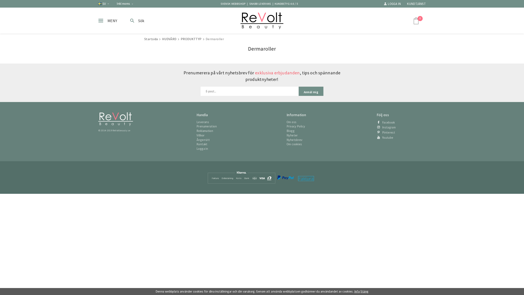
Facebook (388, 122)
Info (357, 291)
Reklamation (204, 131)
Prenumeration (206, 126)
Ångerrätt (203, 140)
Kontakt (202, 144)
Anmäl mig (311, 92)
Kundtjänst (416, 4)
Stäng (364, 291)
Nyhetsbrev (295, 140)
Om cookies (294, 144)
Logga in (394, 4)
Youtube (387, 138)
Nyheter (292, 135)
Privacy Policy (296, 126)
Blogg (291, 131)
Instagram (389, 127)
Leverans (202, 122)
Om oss (291, 122)
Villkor (200, 135)
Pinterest (388, 132)
